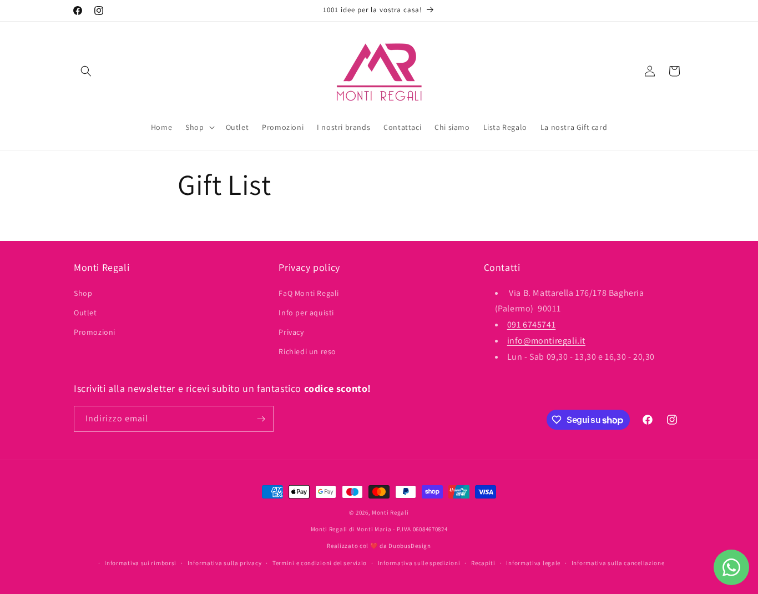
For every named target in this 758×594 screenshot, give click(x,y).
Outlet (85, 313)
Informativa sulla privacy (225, 563)
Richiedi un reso (307, 351)
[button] (86, 71)
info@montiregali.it (546, 340)
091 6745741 (531, 324)
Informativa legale (533, 563)
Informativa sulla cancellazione (618, 563)
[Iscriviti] (261, 419)
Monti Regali (390, 512)
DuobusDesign (409, 546)
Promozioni (94, 332)
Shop (83, 293)
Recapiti (483, 563)
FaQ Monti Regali (309, 293)
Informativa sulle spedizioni (419, 563)
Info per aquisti (306, 313)
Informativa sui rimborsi (140, 563)
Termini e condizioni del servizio (319, 563)
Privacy (291, 332)
